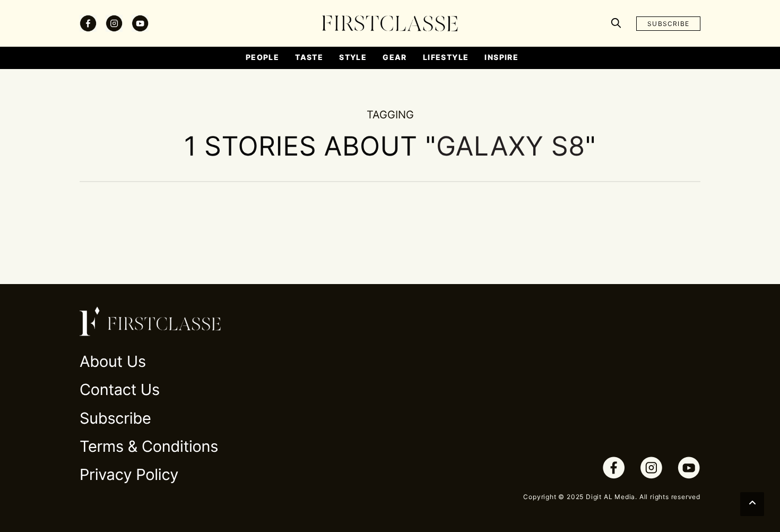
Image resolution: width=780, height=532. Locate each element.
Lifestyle (446, 57)
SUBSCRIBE (668, 24)
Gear (395, 57)
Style (353, 57)
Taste (309, 57)
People (262, 57)
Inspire (501, 57)
